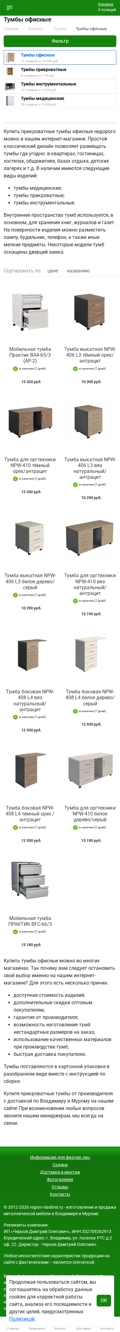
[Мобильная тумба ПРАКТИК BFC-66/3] (30, 880)
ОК (104, 1300)
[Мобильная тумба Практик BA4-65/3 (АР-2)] (30, 311)
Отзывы (60, 1186)
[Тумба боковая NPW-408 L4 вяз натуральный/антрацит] (30, 654)
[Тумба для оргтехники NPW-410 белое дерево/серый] (90, 770)
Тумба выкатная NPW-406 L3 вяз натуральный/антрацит (90, 468)
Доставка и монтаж (60, 1172)
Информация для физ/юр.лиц (60, 1157)
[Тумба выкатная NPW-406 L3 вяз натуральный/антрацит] (90, 422)
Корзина (105, 4)
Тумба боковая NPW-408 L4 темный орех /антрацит (30, 814)
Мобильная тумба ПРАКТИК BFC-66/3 (30, 921)
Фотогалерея (60, 1179)
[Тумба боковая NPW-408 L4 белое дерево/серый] (90, 654)
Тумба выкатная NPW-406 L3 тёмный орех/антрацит (90, 355)
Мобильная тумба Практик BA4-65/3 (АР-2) (30, 355)
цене (52, 271)
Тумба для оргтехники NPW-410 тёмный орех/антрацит (30, 465)
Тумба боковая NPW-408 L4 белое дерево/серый (90, 697)
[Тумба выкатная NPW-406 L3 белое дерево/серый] (30, 538)
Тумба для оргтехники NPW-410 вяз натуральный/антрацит (90, 584)
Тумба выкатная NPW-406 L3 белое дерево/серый (30, 581)
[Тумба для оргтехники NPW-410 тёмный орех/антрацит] (30, 422)
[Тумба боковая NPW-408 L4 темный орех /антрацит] (30, 770)
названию (78, 271)
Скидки (60, 1164)
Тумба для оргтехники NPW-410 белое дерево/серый (90, 814)
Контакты (60, 1194)
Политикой (21, 1319)
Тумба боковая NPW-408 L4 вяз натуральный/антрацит (30, 700)
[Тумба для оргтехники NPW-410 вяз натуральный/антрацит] (90, 538)
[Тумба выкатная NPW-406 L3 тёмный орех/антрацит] (90, 311)
